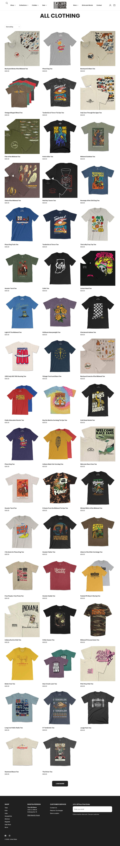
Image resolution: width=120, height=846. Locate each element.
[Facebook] (5, 835)
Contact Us (53, 807)
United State (13, 839)
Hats (6, 813)
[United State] (60, 5)
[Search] (7, 3)
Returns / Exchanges (56, 810)
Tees (6, 807)
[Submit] (109, 809)
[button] (13, 5)
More (6, 827)
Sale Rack (8, 824)
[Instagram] (10, 835)
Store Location (54, 813)
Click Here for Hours (33, 815)
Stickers (7, 819)
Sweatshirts (8, 816)
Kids (6, 810)
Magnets (7, 822)
